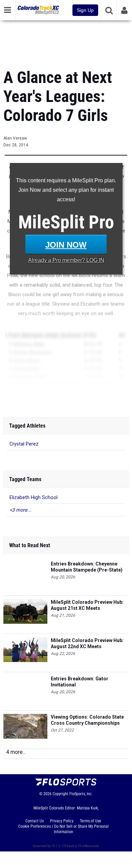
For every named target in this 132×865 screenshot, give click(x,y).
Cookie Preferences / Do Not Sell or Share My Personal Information (63, 829)
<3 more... (20, 510)
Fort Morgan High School (44, 335)
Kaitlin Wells (27, 368)
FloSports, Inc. (81, 793)
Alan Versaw (15, 138)
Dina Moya (25, 396)
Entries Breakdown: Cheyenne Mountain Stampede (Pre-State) (87, 567)
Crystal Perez (24, 444)
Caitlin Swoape (30, 405)
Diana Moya (27, 360)
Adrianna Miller (30, 376)
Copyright (60, 793)
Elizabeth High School (33, 497)
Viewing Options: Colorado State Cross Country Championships (87, 720)
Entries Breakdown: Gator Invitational (79, 681)
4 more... (16, 752)
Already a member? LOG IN (66, 260)
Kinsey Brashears (32, 352)
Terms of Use (90, 821)
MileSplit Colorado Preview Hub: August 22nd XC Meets (87, 643)
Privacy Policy (61, 821)
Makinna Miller (29, 344)
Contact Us (34, 821)
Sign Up (85, 10)
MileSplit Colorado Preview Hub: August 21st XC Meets (87, 605)
